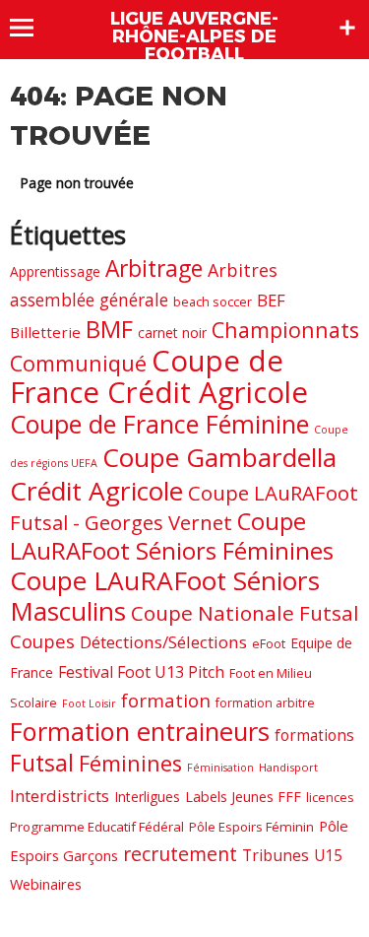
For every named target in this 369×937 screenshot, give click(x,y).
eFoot (268, 643)
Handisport (288, 767)
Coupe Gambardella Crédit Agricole (173, 473)
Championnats (285, 329)
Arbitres (242, 270)
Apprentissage (55, 271)
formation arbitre (265, 703)
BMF (109, 329)
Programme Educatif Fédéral (97, 827)
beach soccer (212, 301)
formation (166, 700)
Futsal (42, 762)
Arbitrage (154, 268)
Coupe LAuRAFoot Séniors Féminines (172, 536)
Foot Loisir (89, 703)
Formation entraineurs (140, 731)
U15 (328, 855)
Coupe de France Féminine (159, 423)
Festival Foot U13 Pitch (141, 672)
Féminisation (220, 767)
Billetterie (45, 332)
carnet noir (172, 332)
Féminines (130, 763)
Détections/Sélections (163, 642)
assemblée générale (89, 299)
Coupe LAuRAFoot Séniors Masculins (165, 596)
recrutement (180, 853)
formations (314, 735)
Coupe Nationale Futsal (245, 613)
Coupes (42, 641)
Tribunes (275, 855)
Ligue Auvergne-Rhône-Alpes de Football (194, 36)
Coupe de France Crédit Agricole (159, 376)
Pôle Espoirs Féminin (251, 827)
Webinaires (46, 884)
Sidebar (347, 27)
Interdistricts (59, 795)
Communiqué (78, 363)
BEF (271, 300)
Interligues (147, 796)
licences (330, 797)
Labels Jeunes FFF (243, 796)
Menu (31, 27)
